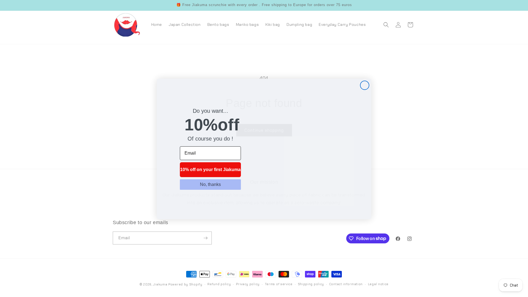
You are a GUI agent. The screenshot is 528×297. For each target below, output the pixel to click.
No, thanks (210, 184)
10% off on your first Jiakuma (210, 169)
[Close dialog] (364, 85)
